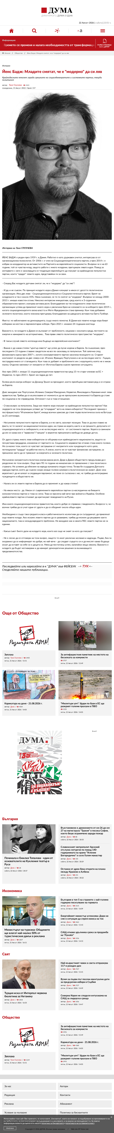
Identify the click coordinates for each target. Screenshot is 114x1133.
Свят (6, 954)
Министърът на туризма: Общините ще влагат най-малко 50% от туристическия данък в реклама (27, 933)
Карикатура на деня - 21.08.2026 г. (23, 703)
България (10, 819)
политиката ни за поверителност (80, 1123)
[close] (111, 1117)
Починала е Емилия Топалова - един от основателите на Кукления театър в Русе (28, 861)
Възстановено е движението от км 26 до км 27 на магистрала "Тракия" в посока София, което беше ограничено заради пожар (85, 831)
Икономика (12, 891)
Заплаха (8, 654)
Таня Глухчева (15, 85)
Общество (19, 53)
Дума (12, 707)
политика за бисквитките (53, 1123)
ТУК (85, 566)
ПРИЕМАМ (10, 1128)
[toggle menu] (102, 31)
